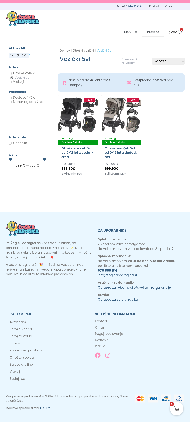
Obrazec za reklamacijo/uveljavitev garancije (134, 287)
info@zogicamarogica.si (117, 275)
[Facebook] (98, 355)
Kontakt (154, 6)
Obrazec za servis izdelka (118, 299)
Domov (65, 50)
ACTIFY (45, 408)
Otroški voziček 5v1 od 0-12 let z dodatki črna (77, 152)
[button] (153, 32)
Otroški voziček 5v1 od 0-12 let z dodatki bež (121, 152)
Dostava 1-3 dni (71, 142)
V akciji (15, 371)
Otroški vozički (83, 50)
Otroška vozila (21, 336)
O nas (168, 6)
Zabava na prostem (26, 350)
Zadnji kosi (18, 378)
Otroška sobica (22, 357)
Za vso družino (21, 364)
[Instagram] (108, 355)
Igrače (15, 343)
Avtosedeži (18, 322)
